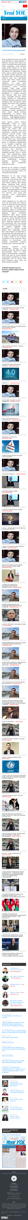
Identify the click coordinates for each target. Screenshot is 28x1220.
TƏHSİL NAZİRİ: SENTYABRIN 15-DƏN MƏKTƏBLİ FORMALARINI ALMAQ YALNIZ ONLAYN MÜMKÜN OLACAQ (13, 1024)
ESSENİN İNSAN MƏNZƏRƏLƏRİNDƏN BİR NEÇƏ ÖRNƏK (16, 1084)
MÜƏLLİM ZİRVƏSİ (7, 1056)
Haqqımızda (4, 1)
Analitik (22, 54)
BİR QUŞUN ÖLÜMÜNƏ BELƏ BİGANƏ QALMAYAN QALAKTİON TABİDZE (13, 1061)
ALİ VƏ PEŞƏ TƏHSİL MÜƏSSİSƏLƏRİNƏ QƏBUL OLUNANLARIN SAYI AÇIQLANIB (14, 1031)
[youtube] (25, 2)
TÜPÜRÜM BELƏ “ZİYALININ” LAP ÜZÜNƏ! (12, 1016)
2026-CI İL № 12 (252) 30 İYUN (11, 1135)
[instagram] (23, 2)
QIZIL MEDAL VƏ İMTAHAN (10, 1037)
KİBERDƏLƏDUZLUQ (8, 1042)
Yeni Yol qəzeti (13, 1212)
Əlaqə (9, 1)
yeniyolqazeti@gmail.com (15, 1198)
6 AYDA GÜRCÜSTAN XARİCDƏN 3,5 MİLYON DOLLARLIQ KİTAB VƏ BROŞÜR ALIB (13, 1049)
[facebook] (20, 2)
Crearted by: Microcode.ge (14, 1215)
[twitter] (22, 2)
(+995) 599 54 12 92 (15, 1196)
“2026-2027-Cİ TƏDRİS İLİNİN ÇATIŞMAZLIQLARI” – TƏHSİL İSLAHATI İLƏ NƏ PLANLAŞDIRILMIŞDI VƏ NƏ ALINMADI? (13, 1070)
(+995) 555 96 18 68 (15, 1194)
